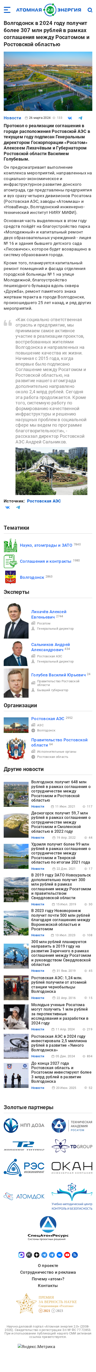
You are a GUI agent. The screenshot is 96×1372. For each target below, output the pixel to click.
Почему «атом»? (48, 1278)
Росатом (43, 623)
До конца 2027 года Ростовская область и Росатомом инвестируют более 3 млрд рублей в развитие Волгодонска (61, 1072)
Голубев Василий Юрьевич (58, 674)
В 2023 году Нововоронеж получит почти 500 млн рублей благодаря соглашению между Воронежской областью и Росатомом (61, 919)
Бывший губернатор (52, 690)
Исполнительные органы (56, 751)
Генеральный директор (55, 628)
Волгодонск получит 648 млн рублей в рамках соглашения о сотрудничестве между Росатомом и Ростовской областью (61, 791)
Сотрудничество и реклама (48, 1272)
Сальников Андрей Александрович (50, 647)
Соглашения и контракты (46, 561)
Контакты (48, 1285)
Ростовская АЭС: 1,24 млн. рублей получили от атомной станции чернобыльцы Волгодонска (59, 985)
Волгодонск (32, 577)
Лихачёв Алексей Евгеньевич (48, 614)
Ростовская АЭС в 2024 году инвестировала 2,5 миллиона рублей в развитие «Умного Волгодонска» (59, 1043)
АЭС (40, 725)
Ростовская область (52, 757)
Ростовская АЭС (44, 501)
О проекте (48, 1265)
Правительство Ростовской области (58, 682)
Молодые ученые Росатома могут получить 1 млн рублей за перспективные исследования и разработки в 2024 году (59, 1013)
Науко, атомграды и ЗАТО (46, 545)
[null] (70, 118)
